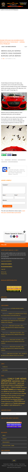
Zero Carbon (5, 370)
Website (5, 200)
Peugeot (3, 401)
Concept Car (7, 393)
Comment (5, 184)
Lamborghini (13, 395)
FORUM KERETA (5, 442)
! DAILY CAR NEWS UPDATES (8, 46)
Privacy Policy (4, 273)
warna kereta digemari (12, 161)
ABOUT (4, 435)
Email (16, 195)
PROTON (17, 401)
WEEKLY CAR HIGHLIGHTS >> (13, 405)
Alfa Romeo (24, 387)
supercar (7, 403)
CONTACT (4, 438)
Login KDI (3, 269)
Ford (15, 393)
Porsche (7, 401)
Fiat (12, 393)
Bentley (2, 391)
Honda (24, 393)
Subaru (3, 403)
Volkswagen (21, 403)
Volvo (2, 405)
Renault (23, 401)
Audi (2, 389)
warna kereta (4, 161)
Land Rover (18, 395)
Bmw (5, 391)
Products (12, 401)
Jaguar (7, 395)
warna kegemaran (21, 159)
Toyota (15, 403)
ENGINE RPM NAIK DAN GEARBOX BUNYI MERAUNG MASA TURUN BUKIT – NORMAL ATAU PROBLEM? (12, 42)
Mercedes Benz (10, 397)
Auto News (8, 389)
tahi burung (14, 159)
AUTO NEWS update (19, 389)
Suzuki (11, 403)
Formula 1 (19, 393)
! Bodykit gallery (4, 379)
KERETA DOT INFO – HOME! (8, 445)
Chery (17, 391)
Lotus (23, 395)
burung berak (7, 159)
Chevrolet (21, 391)
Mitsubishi (18, 397)
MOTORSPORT (5, 399)
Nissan (15, 399)
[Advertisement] (14, 25)
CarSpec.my (4, 366)
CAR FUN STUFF (11, 391)
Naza (11, 399)
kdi (3, 58)
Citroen (2, 393)
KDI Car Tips (3, 272)
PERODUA (20, 399)
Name (4, 195)
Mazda (3, 397)
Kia (10, 395)
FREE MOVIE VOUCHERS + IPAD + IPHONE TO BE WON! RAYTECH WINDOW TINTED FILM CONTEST (12, 327)
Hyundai (3, 395)
